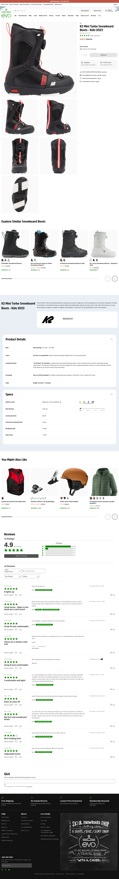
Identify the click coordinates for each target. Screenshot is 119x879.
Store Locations (46, 817)
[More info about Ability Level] (60, 402)
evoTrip (43, 823)
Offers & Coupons (7, 830)
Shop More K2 (68, 318)
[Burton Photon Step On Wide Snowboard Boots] (45, 244)
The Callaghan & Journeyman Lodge (47, 831)
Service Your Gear (36, 4)
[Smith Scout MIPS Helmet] (74, 482)
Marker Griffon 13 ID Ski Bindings (42, 501)
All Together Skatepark (48, 835)
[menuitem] (15, 16)
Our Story (24, 817)
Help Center (5, 837)
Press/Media (25, 823)
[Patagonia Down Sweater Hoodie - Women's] (104, 482)
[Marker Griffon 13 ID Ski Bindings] (45, 482)
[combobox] (37, 10)
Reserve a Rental (25, 4)
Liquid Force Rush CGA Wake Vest (13, 501)
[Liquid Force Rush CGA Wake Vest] (15, 482)
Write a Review (21, 556)
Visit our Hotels (13, 4)
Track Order (5, 817)
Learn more (29, 786)
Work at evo (25, 830)
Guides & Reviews (7, 840)
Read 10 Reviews (95, 35)
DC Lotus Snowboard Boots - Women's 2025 (103, 264)
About (24, 814)
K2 (80, 23)
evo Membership (26, 827)
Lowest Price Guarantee (9, 833)
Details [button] (104, 75)
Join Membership (48, 4)
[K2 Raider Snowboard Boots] (15, 244)
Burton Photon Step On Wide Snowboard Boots (41, 264)
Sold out (104, 55)
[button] (59, 546)
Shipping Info (5, 820)
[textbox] (59, 781)
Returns (3, 823)
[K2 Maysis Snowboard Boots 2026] (74, 244)
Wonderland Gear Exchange (49, 839)
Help (3, 814)
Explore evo (58, 4)
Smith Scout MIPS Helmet (69, 501)
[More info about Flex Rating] (47, 409)
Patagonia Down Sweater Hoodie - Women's (102, 502)
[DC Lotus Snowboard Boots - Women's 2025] (104, 244)
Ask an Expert (85, 10)
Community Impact (27, 820)
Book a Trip (4, 4)
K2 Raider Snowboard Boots (11, 263)
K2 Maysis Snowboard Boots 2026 (72, 263)
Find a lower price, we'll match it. (69, 803)
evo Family (45, 814)
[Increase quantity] (86, 55)
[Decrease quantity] (81, 55)
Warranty (4, 827)
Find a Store (97, 10)
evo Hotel (44, 820)
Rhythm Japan (45, 827)
